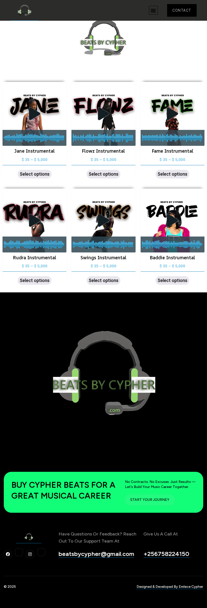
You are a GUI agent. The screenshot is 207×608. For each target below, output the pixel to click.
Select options (34, 174)
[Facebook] (8, 554)
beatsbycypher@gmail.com (96, 553)
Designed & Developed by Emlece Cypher (170, 586)
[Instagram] (30, 554)
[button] (153, 10)
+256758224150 (166, 553)
